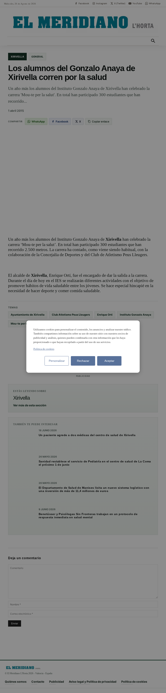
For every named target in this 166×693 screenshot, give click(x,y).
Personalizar (57, 360)
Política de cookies (43, 348)
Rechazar (83, 360)
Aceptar (109, 360)
